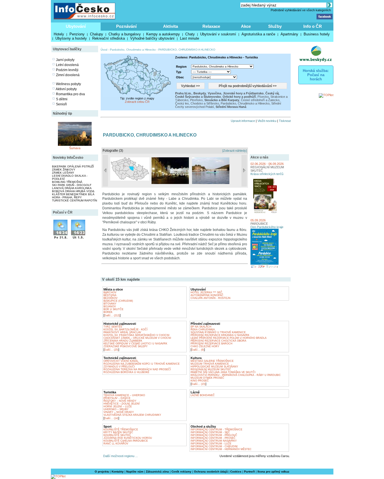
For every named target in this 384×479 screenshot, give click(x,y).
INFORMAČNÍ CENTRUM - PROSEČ (213, 438)
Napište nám (134, 471)
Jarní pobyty (65, 60)
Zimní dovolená (68, 75)
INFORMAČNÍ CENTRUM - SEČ (210, 432)
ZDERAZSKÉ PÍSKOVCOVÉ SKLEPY (125, 346)
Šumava (74, 148)
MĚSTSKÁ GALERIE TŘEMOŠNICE (212, 361)
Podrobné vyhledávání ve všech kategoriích (301, 10)
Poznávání (126, 26)
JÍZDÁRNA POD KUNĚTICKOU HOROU (127, 438)
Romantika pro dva (70, 94)
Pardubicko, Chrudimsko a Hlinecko (133, 49)
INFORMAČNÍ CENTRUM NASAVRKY (214, 440)
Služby (275, 26)
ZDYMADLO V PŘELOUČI (119, 366)
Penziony (77, 34)
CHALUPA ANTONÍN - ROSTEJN (211, 298)
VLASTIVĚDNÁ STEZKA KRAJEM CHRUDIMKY (132, 415)
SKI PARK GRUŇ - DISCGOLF (71, 185)
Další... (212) (112, 315)
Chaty (190, 34)
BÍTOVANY (109, 303)
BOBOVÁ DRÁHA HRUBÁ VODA (73, 191)
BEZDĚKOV (110, 298)
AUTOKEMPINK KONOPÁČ (207, 295)
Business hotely (317, 34)
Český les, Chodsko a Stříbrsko (197, 103)
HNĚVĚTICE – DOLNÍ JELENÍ (121, 403)
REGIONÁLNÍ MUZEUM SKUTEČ (211, 369)
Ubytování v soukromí (218, 34)
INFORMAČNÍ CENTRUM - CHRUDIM (214, 446)
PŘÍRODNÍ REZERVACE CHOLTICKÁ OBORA (218, 340)
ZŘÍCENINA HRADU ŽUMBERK (122, 340)
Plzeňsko (196, 100)
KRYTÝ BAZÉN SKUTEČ (118, 432)
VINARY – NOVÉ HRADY (118, 412)
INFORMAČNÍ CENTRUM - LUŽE (211, 443)
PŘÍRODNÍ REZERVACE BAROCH (211, 343)
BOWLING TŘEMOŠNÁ (67, 181)
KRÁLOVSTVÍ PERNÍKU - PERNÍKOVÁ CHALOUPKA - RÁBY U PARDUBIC (236, 375)
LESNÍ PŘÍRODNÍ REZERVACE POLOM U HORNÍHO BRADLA (228, 338)
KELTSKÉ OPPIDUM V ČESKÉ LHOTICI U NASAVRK (135, 343)
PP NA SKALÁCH (201, 326)
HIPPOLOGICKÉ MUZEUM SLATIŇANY (214, 366)
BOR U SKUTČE (113, 309)
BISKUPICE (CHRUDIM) (118, 300)
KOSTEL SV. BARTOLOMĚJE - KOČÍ (125, 329)
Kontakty (118, 471)
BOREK (107, 312)
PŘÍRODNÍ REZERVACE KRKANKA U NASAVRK (220, 335)
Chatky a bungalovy (125, 34)
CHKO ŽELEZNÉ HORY (205, 346)
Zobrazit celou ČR (137, 101)
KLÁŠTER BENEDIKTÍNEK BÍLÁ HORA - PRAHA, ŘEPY (73, 196)
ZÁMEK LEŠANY (63, 172)
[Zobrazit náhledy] (234, 150)
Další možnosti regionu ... (119, 456)
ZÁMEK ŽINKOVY (63, 169)
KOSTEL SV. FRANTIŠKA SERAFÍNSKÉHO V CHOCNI (136, 335)
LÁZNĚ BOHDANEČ (203, 395)
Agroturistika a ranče (258, 34)
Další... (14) (111, 418)
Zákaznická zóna (157, 471)
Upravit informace (243, 120)
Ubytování (76, 26)
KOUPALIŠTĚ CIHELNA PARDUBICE (125, 440)
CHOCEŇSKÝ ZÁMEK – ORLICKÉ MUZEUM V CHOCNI (137, 338)
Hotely (59, 34)
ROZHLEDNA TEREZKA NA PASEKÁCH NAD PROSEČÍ (137, 369)
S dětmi (61, 99)
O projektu (102, 471)
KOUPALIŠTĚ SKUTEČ (117, 435)
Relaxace (211, 26)
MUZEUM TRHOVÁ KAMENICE (210, 363)
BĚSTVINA (109, 295)
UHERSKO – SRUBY (115, 409)
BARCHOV (109, 292)
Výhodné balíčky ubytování (152, 38)
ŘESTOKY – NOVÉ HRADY (119, 400)
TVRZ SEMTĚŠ (112, 326)
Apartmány (289, 34)
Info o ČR (312, 26)
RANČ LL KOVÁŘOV (115, 443)
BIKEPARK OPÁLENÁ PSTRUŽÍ (73, 166)
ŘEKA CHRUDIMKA (203, 329)
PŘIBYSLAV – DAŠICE (116, 398)
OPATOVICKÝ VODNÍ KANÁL (120, 361)
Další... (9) (197, 349)
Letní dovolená (67, 65)
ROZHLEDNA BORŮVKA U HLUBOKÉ (126, 372)
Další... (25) (111, 349)
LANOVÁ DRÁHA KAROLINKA (72, 188)
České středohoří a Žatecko (260, 100)
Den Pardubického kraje (266, 227)
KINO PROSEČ (200, 380)
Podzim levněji (67, 70)
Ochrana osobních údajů (211, 471)
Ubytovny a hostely (71, 38)
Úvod (104, 49)
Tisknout (285, 120)
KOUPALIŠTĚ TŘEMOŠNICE (120, 429)
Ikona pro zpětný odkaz (273, 471)
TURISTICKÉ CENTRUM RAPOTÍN (74, 200)
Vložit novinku (266, 120)
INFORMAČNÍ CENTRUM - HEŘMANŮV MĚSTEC (221, 449)
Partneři (249, 471)
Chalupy (96, 34)
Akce (246, 26)
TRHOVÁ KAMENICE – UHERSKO (124, 395)
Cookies (235, 471)
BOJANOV (109, 306)
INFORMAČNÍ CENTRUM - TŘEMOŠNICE (216, 429)
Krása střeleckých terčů (266, 174)
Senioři (61, 104)
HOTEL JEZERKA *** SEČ (206, 292)
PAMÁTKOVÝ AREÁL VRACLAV (122, 332)
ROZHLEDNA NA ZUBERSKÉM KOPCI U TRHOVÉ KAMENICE (141, 363)
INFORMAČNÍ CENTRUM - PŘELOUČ (214, 435)
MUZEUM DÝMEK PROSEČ (207, 377)
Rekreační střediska (108, 38)
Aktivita (170, 26)
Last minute (189, 38)
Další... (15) (198, 384)
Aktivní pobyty (66, 89)
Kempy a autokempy (163, 34)
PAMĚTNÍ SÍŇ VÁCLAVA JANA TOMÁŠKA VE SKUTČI (223, 372)
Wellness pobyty (68, 84)
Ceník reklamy (181, 471)
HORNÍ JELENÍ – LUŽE (117, 406)
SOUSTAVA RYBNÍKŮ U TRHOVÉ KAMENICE (218, 332)
